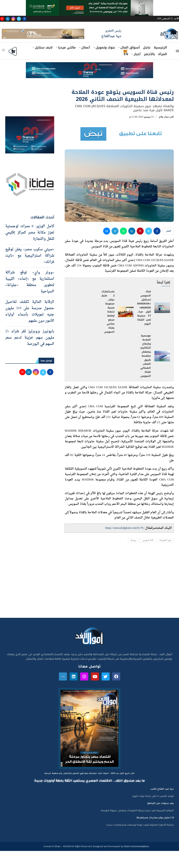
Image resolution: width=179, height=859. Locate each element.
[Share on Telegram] (115, 239)
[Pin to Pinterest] (140, 239)
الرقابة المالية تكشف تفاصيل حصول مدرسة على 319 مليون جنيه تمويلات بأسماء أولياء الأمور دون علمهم (29, 319)
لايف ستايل (43, 55)
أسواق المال (130, 55)
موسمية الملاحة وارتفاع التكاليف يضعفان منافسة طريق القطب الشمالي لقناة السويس (145, 363)
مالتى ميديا (67, 55)
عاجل (147, 55)
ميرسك (133, 548)
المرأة (162, 62)
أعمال (85, 55)
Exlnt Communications (136, 854)
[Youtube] (2, 19)
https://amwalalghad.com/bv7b (124, 536)
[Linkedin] (8, 19)
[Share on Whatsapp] (123, 239)
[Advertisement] (89, 592)
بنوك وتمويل (105, 55)
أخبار (137, 62)
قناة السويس (147, 548)
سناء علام (164, 125)
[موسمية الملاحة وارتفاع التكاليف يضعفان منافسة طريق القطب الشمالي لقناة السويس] (162, 364)
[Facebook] (24, 19)
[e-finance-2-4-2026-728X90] (89, 73)
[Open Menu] (177, 59)
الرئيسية (160, 55)
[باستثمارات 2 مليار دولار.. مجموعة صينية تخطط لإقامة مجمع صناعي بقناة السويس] (126, 320)
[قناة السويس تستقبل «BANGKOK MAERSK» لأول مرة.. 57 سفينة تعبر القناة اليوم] (162, 316)
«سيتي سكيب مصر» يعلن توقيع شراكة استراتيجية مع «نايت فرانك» (29, 263)
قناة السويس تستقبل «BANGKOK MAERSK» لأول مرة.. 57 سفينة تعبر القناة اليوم (144, 315)
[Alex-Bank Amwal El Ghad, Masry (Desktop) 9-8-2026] (89, 3)
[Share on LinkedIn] (131, 239)
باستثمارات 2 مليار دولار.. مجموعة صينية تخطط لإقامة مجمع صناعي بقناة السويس (107, 319)
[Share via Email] (106, 239)
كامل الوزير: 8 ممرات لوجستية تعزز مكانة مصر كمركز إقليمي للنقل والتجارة (29, 240)
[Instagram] (13, 19)
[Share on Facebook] (156, 239)
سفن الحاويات (165, 548)
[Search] (3, 59)
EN (126, 62)
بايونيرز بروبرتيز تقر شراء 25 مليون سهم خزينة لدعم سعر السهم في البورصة (29, 345)
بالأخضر (149, 62)
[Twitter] (19, 19)
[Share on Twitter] (148, 239)
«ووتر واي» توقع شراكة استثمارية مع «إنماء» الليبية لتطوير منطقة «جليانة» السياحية (29, 290)
